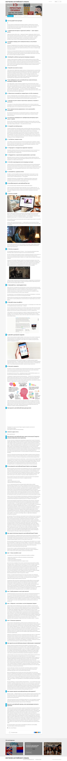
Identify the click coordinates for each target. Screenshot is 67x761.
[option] (14, 748)
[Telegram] (40, 732)
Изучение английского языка (17, 1)
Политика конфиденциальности (28, 759)
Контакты (50, 1)
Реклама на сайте (38, 759)
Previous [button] (58, 740)
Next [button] (60, 740)
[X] (35, 732)
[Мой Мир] (38, 732)
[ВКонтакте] (34, 732)
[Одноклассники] (37, 732)
